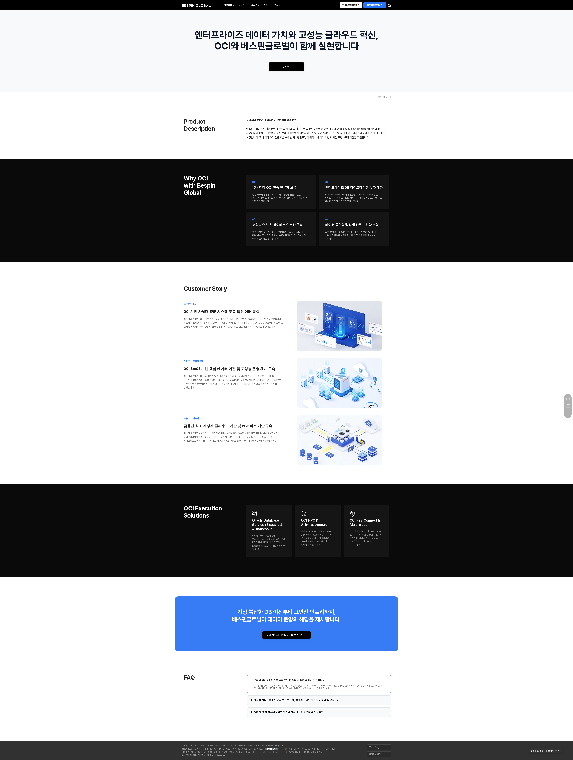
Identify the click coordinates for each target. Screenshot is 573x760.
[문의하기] (568, 398)
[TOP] (568, 413)
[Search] (389, 6)
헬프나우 (228, 5)
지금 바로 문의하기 (374, 5)
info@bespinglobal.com (271, 752)
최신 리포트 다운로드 (350, 5)
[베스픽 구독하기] (568, 406)
